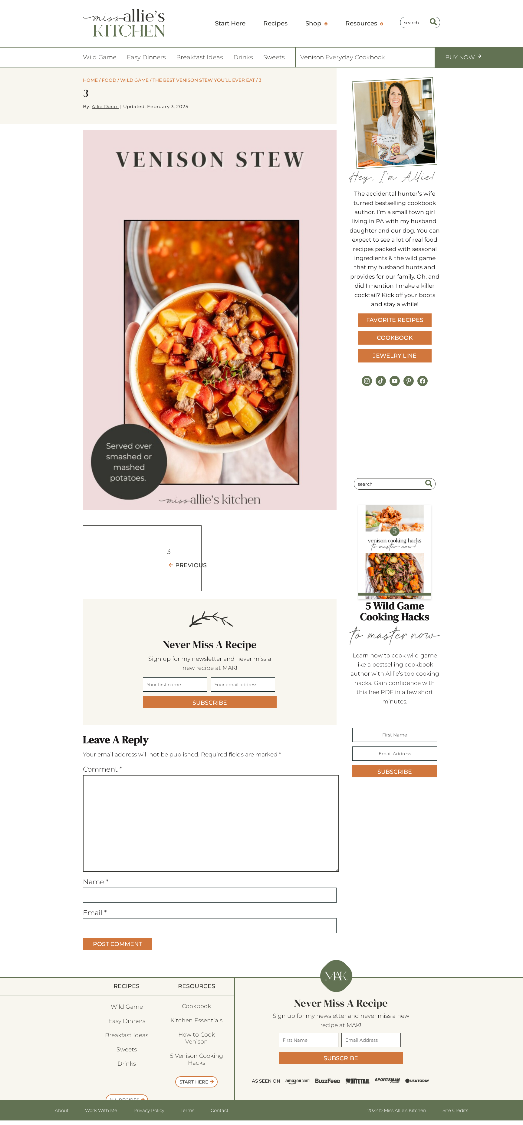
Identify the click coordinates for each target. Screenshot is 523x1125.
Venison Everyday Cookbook (342, 57)
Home (90, 80)
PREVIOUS (191, 565)
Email (95, 912)
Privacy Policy (148, 1110)
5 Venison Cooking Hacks (196, 1059)
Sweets (274, 57)
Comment (102, 769)
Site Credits (455, 1110)
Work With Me (101, 1110)
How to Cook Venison (196, 1038)
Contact (220, 1110)
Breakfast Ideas (199, 57)
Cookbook (395, 337)
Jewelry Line (394, 355)
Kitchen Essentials (196, 1020)
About (62, 1110)
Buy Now (460, 57)
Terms (187, 1110)
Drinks (243, 57)
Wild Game (100, 57)
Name (96, 882)
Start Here (193, 1082)
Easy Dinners (146, 57)
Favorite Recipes (394, 319)
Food (109, 80)
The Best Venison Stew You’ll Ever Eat (204, 80)
